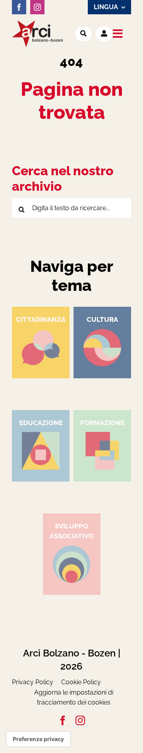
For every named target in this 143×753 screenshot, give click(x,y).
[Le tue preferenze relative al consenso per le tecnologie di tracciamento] (38, 739)
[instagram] (37, 7)
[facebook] (19, 7)
